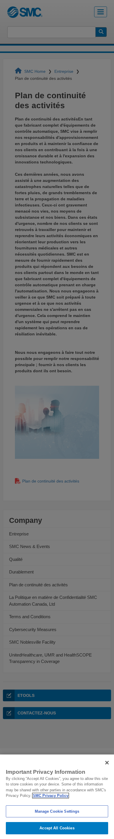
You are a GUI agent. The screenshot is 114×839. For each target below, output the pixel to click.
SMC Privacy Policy (50, 795)
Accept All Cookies (56, 828)
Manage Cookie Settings (57, 811)
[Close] (107, 762)
